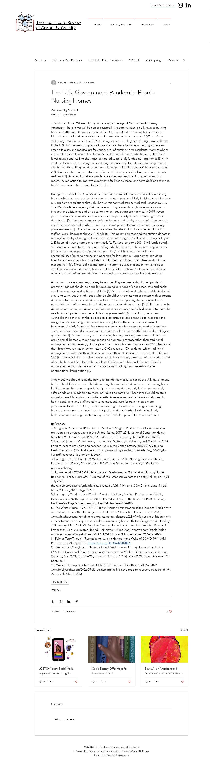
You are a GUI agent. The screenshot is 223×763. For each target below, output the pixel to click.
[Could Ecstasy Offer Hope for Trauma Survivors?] (111, 649)
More (171, 60)
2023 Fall (56, 590)
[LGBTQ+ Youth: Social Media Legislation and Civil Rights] (58, 649)
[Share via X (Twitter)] (60, 601)
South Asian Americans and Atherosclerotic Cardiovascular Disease (163, 670)
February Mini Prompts (67, 60)
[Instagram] (180, 5)
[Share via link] (76, 601)
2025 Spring (153, 60)
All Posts (40, 60)
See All (184, 629)
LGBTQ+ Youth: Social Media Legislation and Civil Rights (56, 670)
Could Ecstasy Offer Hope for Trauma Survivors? (109, 670)
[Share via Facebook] (52, 601)
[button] (184, 60)
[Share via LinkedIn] (68, 601)
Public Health (60, 582)
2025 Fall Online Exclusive (105, 60)
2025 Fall (133, 60)
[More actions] (170, 83)
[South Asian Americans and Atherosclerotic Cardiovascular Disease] (164, 649)
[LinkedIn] (188, 5)
